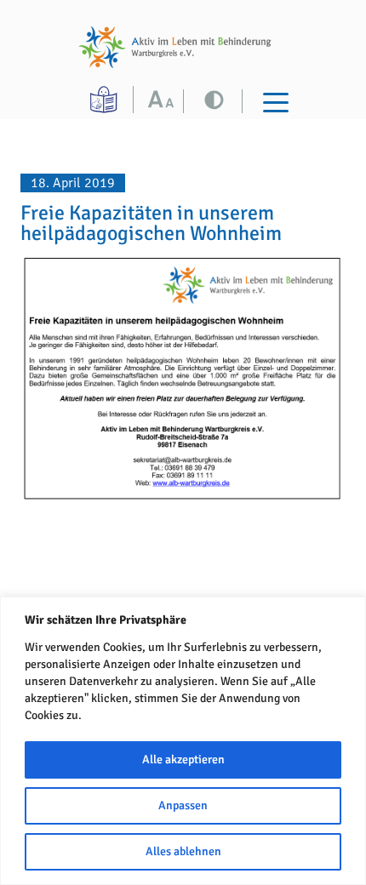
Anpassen (183, 805)
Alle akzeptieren (183, 759)
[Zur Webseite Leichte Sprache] (105, 99)
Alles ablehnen (183, 851)
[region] (183, 741)
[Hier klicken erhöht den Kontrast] (165, 101)
